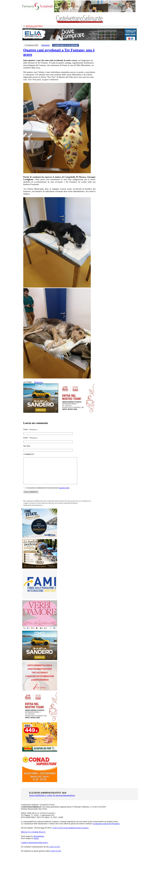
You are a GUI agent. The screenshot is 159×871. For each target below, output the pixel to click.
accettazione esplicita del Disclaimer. (106, 824)
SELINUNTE (31, 28)
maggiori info (64, 488)
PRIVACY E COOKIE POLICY (33, 832)
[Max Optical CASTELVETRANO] (39, 537)
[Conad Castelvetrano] (39, 781)
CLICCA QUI (54, 847)
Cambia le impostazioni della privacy (34, 843)
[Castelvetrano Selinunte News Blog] (79, 22)
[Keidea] (39, 751)
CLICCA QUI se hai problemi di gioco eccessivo (70, 828)
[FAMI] (39, 598)
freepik (36, 838)
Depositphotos (39, 836)
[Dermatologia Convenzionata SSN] (39, 690)
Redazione (45, 45)
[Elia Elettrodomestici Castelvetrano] (79, 40)
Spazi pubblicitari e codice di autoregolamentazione (52, 795)
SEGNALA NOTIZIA (34, 26)
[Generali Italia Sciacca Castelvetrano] (76, 412)
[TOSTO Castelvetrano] (39, 568)
